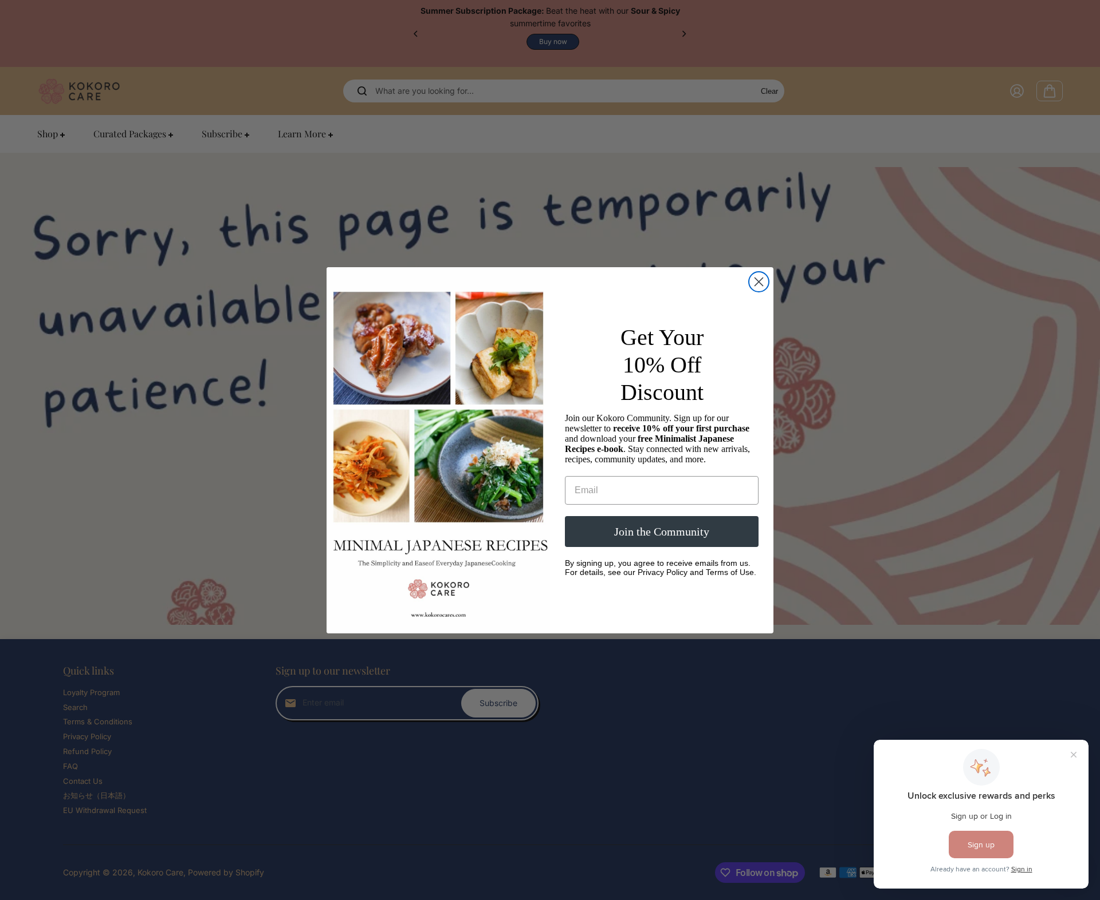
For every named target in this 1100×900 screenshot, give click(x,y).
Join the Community (661, 531)
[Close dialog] (759, 282)
